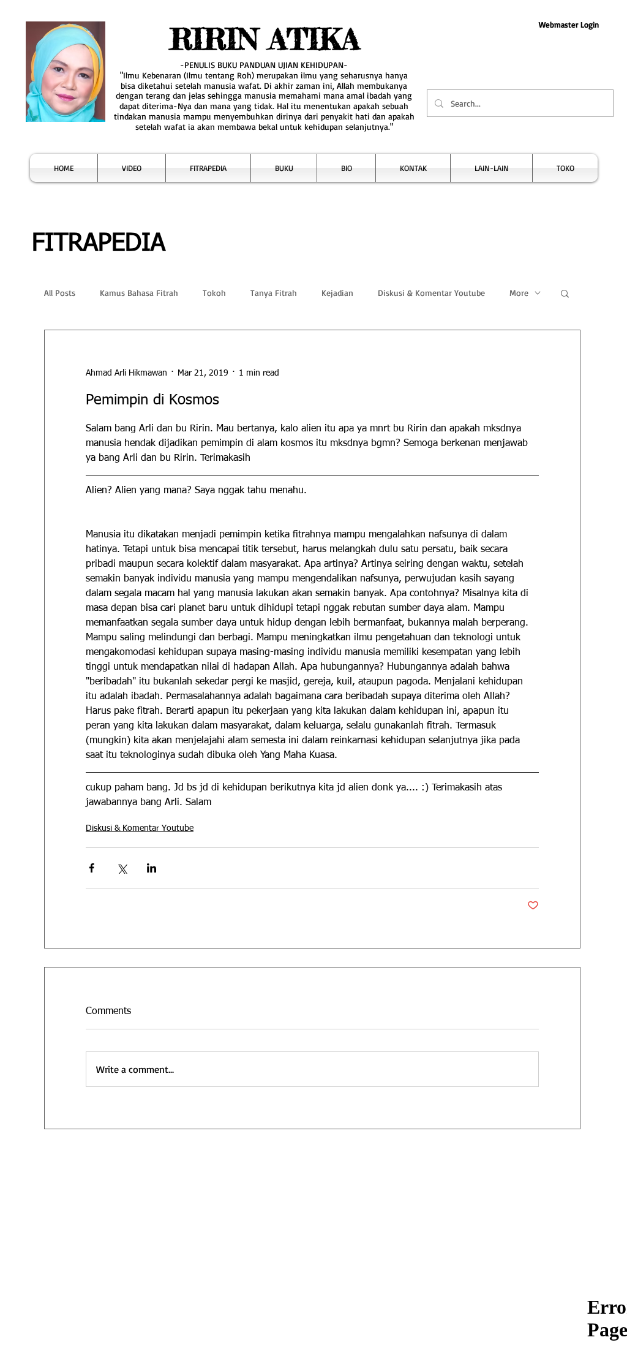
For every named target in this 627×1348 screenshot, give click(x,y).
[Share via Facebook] (91, 868)
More (518, 292)
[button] (131, 168)
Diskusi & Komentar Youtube (431, 292)
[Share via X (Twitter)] (121, 868)
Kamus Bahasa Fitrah (139, 292)
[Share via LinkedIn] (151, 868)
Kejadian (337, 292)
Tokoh (214, 292)
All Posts (59, 292)
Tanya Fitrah (273, 292)
